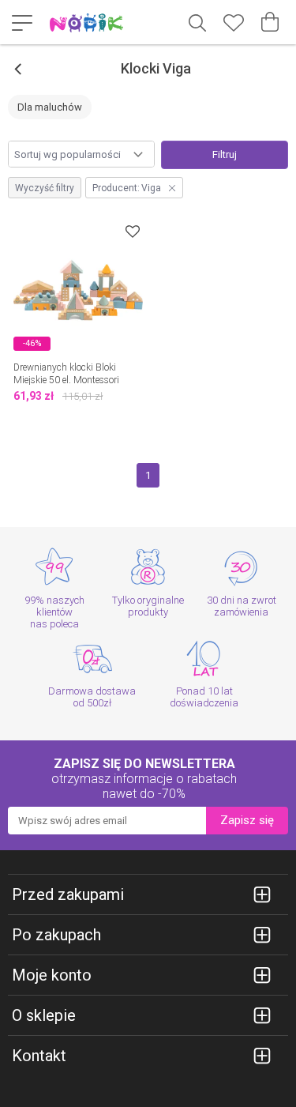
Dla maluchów (49, 107)
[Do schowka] (132, 231)
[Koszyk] (270, 22)
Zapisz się (247, 820)
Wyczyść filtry (44, 188)
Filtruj (224, 154)
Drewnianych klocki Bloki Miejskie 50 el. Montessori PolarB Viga (66, 380)
